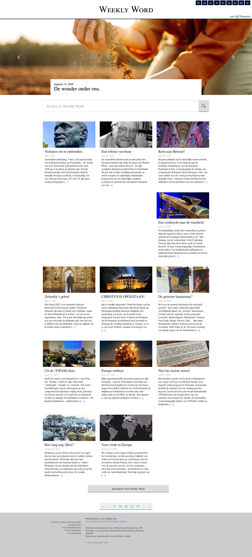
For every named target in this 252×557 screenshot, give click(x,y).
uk (229, 3)
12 (131, 506)
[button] (19, 57)
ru (223, 3)
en (198, 3)
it (211, 3)
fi (217, 3)
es (235, 3)
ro (241, 3)
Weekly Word (126, 9)
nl (247, 3)
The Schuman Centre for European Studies (106, 521)
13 (137, 506)
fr (204, 3)
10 (120, 506)
